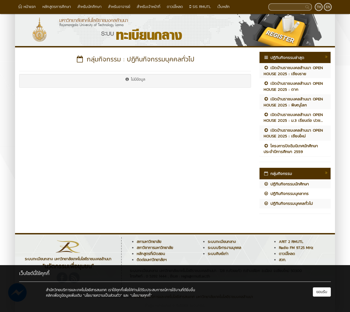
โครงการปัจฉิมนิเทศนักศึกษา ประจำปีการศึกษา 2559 (291, 149)
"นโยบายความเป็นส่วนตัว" (102, 295)
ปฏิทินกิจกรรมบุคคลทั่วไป (291, 203)
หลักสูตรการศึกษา (56, 7)
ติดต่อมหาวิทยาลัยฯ (152, 260)
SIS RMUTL (201, 7)
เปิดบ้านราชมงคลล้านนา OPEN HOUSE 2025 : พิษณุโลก (293, 102)
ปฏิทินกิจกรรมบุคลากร (289, 193)
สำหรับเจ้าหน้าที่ (148, 7)
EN (328, 6)
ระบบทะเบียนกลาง (222, 242)
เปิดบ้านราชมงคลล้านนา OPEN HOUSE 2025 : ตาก (293, 86)
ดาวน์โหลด (175, 7)
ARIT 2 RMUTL (291, 242)
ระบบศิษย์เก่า (218, 254)
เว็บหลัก (223, 7)
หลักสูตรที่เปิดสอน (151, 254)
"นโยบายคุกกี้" (141, 295)
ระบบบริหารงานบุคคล (224, 248)
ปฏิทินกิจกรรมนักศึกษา (289, 184)
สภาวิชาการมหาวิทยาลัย (155, 248)
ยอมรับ (321, 292)
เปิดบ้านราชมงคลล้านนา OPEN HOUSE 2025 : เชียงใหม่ (293, 133)
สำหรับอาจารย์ (119, 7)
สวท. (282, 260)
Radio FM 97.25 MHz (296, 248)
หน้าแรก (29, 7)
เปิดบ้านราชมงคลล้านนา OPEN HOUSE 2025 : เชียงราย (293, 70)
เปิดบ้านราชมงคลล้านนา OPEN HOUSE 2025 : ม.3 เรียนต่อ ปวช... (293, 117)
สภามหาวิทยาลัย (149, 242)
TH (319, 6)
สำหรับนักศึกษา (89, 7)
